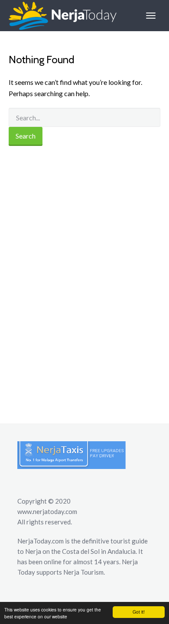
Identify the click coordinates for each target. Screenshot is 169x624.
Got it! (139, 611)
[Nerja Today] (58, 15)
